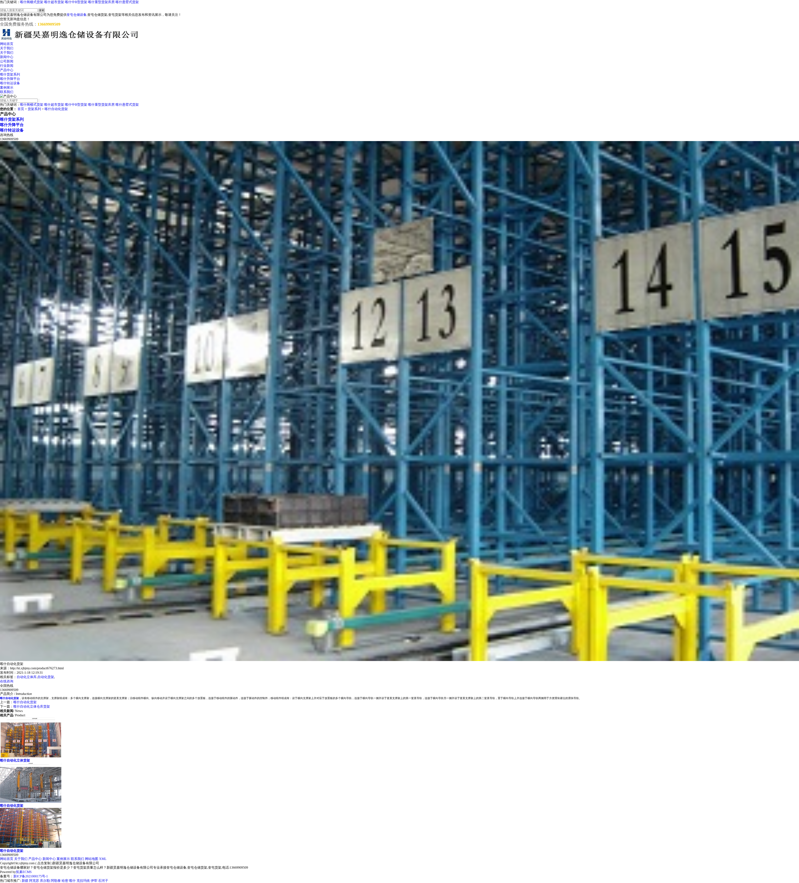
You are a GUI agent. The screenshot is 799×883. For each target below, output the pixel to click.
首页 (20, 109)
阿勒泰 (56, 880)
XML (103, 859)
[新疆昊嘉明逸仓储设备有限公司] (69, 40)
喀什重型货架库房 (101, 2)
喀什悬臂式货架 (127, 2)
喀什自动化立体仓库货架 (31, 706)
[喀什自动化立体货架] (30, 756)
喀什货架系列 (10, 74)
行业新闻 (6, 65)
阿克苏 (34, 880)
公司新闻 (6, 61)
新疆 (25, 880)
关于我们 (6, 48)
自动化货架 (45, 677)
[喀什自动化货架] (30, 801)
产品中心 (6, 70)
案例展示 (6, 87)
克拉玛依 (83, 880)
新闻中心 (6, 57)
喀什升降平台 (10, 79)
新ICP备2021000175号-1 (30, 876)
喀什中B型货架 (76, 2)
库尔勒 (45, 880)
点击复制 (44, 863)
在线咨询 (6, 681)
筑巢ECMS (24, 872)
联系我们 (6, 92)
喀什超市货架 (54, 2)
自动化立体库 (27, 677)
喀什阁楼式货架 (31, 2)
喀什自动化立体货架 (15, 760)
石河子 (103, 880)
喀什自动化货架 (56, 109)
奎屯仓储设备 (77, 14)
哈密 (65, 880)
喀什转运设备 (10, 83)
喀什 (72, 880)
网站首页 (6, 44)
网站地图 (91, 859)
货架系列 (34, 109)
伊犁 (94, 880)
